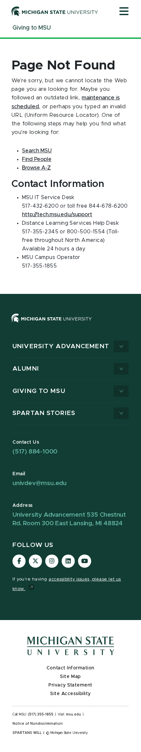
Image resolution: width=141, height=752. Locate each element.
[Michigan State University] (54, 11)
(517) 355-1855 (41, 714)
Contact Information (70, 668)
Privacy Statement (70, 685)
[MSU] (51, 324)
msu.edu (73, 714)
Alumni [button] (25, 369)
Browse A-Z (36, 167)
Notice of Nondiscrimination (37, 723)
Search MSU (37, 150)
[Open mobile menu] (124, 12)
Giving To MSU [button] (38, 391)
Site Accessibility (70, 693)
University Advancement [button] (60, 346)
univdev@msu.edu (39, 483)
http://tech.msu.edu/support (57, 214)
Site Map (70, 676)
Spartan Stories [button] (43, 413)
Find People (36, 159)
